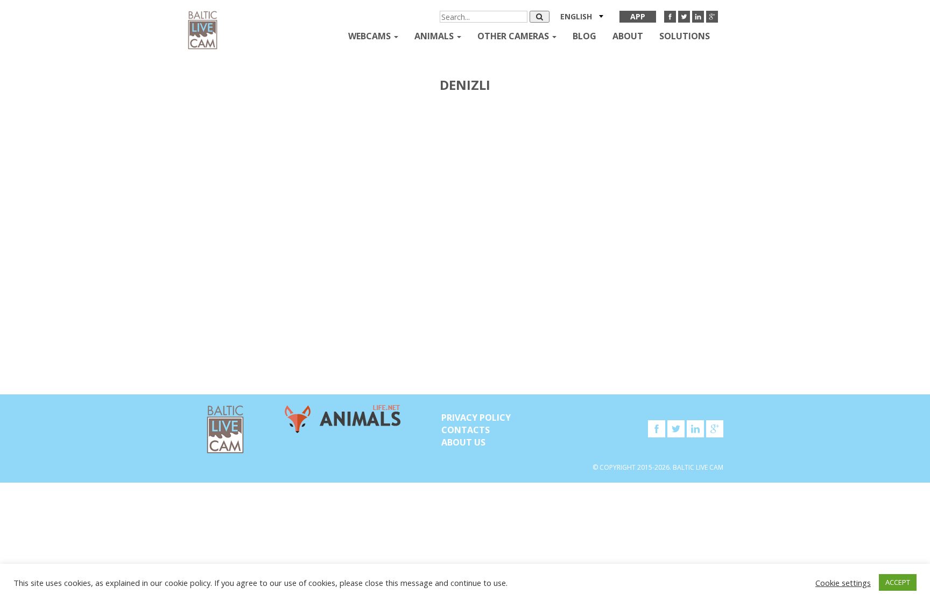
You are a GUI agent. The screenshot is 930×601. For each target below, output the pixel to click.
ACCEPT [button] (897, 582)
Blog (584, 36)
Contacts (465, 430)
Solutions (684, 36)
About (627, 36)
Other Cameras (514, 36)
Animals (435, 36)
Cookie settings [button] (843, 583)
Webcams (370, 36)
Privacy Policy (476, 417)
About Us (463, 442)
